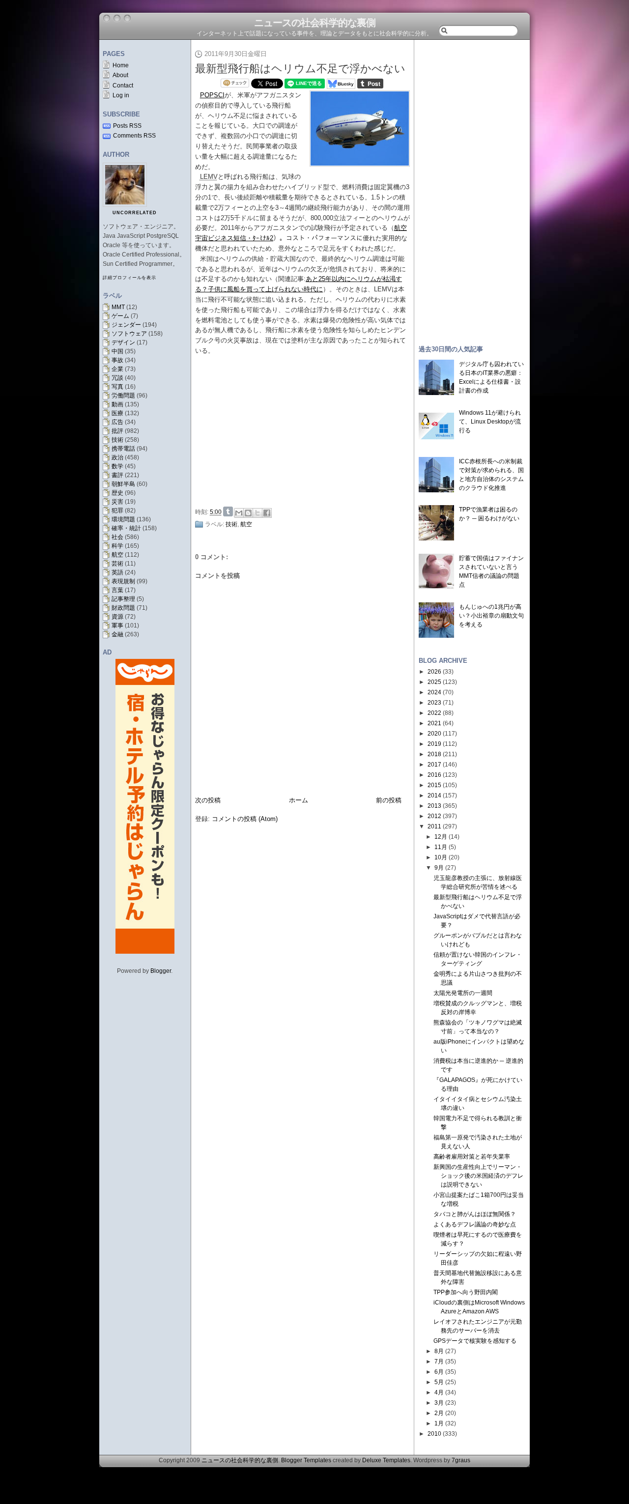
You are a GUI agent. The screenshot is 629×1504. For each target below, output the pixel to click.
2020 (434, 733)
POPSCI (212, 95)
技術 (117, 439)
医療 (117, 413)
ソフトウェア (129, 333)
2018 (434, 754)
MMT (118, 307)
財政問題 (123, 607)
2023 (434, 702)
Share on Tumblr (228, 511)
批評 (117, 430)
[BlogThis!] (248, 513)
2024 (434, 692)
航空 (117, 554)
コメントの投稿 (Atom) (245, 819)
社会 (117, 537)
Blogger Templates (306, 1460)
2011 (434, 826)
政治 (117, 457)
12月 (440, 836)
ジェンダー (126, 324)
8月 (439, 1351)
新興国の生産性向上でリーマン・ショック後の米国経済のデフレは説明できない (478, 1175)
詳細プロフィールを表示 (129, 277)
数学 (117, 466)
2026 (434, 671)
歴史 (117, 492)
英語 (117, 572)
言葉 (117, 590)
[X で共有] (257, 513)
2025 (434, 682)
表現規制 (123, 581)
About (120, 75)
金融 (117, 634)
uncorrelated (135, 212)
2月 (439, 1413)
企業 (117, 369)
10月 (440, 857)
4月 (439, 1392)
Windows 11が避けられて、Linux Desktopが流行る (490, 421)
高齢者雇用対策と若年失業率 (471, 1156)
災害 (117, 501)
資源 (117, 616)
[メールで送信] (239, 513)
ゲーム (120, 315)
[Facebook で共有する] (267, 513)
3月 (439, 1402)
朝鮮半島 (123, 484)
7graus (461, 1460)
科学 (117, 545)
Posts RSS (127, 125)
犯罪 (117, 510)
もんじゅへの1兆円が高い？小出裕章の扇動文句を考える (491, 615)
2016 (434, 774)
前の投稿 (388, 800)
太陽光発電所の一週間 (462, 993)
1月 (439, 1423)
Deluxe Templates (386, 1460)
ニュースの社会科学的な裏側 (314, 22)
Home (121, 65)
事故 (117, 360)
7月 (439, 1361)
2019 (434, 743)
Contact (123, 85)
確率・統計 (126, 528)
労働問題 (123, 395)
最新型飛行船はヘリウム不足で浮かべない (300, 68)
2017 (434, 764)
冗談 (117, 377)
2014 (434, 795)
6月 (439, 1371)
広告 (117, 422)
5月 (439, 1382)
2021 (434, 723)
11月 (440, 847)
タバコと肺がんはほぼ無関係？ (474, 1214)
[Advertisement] (305, 429)
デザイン (123, 342)
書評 (117, 475)
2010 (434, 1433)
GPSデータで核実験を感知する (474, 1340)
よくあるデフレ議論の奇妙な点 (474, 1224)
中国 (117, 351)
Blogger (160, 970)
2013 (434, 805)
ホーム (298, 800)
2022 (434, 712)
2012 (434, 816)
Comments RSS (134, 135)
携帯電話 (123, 448)
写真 (117, 386)
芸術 (117, 563)
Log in (121, 95)
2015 (434, 785)
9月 (439, 867)
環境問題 (123, 519)
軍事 (117, 625)
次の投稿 (208, 800)
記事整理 (123, 599)
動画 (117, 404)
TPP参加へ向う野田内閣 (465, 1292)
